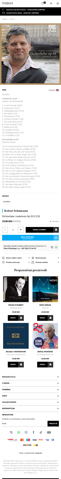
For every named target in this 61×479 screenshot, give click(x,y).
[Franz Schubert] (16, 289)
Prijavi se (53, 423)
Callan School (9, 402)
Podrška (6, 389)
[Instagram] (26, 432)
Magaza (4, 19)
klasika (6, 202)
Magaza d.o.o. (9, 377)
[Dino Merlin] (45, 289)
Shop (4, 396)
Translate (52, 90)
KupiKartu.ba (8, 408)
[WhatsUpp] (18, 432)
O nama (6, 383)
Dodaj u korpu (39, 230)
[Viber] (52, 247)
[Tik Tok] (41, 432)
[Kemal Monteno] (45, 336)
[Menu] (58, 4)
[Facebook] (33, 432)
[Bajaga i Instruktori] (16, 336)
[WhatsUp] (56, 247)
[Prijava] (51, 4)
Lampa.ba (38, 453)
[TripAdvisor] (49, 432)
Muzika (12, 19)
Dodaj (13, 318)
